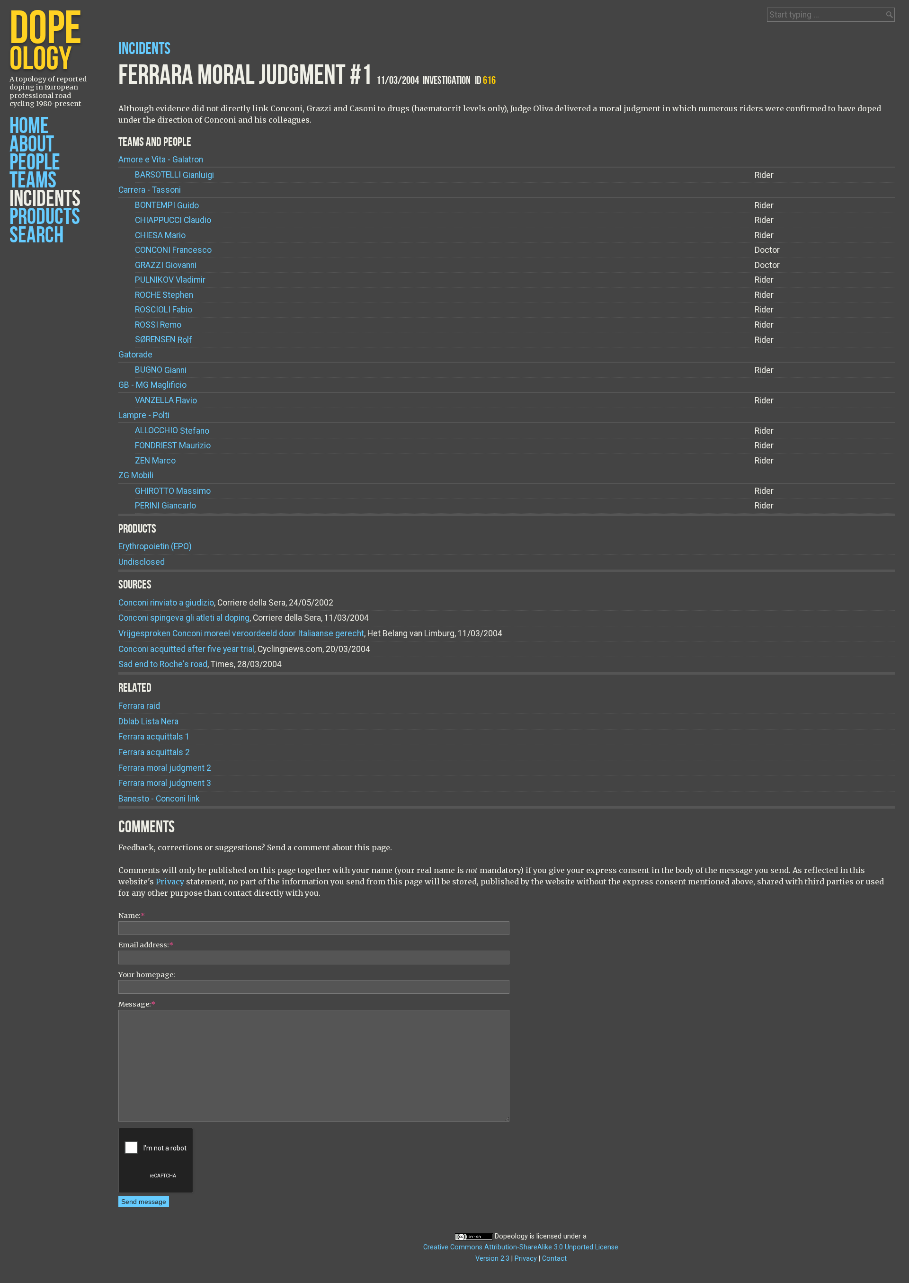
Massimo (173, 491)
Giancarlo (165, 505)
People (34, 162)
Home (29, 126)
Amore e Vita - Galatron (160, 159)
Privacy (170, 881)
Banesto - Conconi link (159, 798)
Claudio (173, 220)
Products (44, 217)
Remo (158, 325)
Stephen (164, 295)
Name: (131, 915)
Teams (32, 180)
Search (36, 235)
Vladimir (170, 280)
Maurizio (173, 445)
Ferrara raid (139, 706)
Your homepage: (146, 975)
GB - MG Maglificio (152, 385)
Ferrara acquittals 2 (154, 752)
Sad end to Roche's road (162, 664)
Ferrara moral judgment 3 (164, 783)
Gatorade (135, 354)
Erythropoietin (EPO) (155, 546)
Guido (167, 205)
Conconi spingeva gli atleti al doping (184, 618)
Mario (160, 235)
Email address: (145, 945)
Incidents (44, 199)
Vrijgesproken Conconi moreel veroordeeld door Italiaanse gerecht (241, 633)
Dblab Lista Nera (148, 721)
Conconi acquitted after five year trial (186, 649)
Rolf (163, 340)
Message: (136, 1004)
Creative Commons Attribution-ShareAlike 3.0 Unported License (520, 1247)
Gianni (161, 370)
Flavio (166, 400)
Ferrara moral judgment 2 (164, 768)
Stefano (172, 431)
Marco (155, 460)
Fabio (163, 309)
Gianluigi (174, 175)
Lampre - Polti (143, 415)
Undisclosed (141, 562)
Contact (554, 1259)
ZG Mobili (135, 475)
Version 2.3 (492, 1259)
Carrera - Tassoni (149, 190)
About (31, 144)
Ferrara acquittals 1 (154, 736)
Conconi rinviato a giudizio (166, 602)
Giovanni (165, 265)
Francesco (173, 250)
